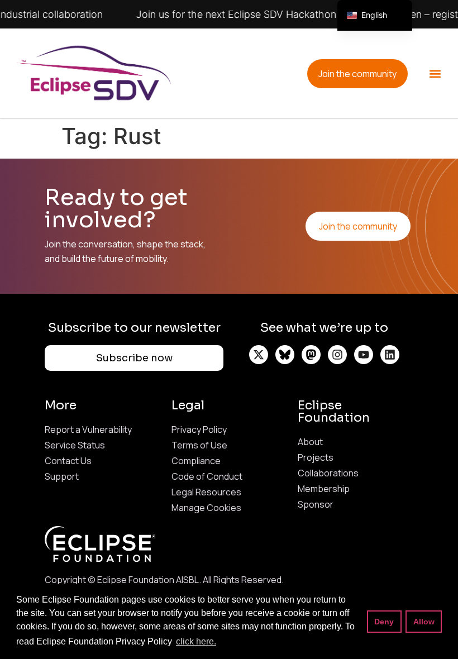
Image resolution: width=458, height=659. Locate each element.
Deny (384, 621)
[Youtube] (363, 354)
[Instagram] (337, 354)
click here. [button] (196, 641)
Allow (424, 621)
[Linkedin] (389, 354)
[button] (435, 73)
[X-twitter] (258, 354)
